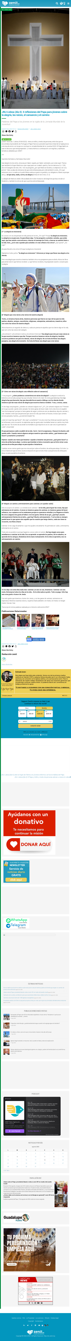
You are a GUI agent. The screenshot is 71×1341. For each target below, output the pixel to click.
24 (35, 1163)
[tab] (27, 1279)
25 (44, 1163)
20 (63, 1160)
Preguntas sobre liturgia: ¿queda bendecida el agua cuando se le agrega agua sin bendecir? (35, 1023)
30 (26, 1166)
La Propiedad (30, 1318)
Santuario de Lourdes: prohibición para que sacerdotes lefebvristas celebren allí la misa (27, 995)
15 (17, 1160)
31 (35, 1166)
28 (8, 1166)
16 (26, 1160)
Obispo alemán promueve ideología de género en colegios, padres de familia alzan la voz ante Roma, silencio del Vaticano (38, 1050)
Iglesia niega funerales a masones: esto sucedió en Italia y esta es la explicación (32, 1040)
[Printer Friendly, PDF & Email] (6, 139)
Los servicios (40, 1318)
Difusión (47, 1318)
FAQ (23, 1318)
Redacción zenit (23, 129)
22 (17, 1163)
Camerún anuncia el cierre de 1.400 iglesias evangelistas (18, 997)
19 (53, 1160)
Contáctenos (39, 1321)
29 (17, 1166)
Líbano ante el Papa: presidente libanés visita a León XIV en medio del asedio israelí (25, 992)
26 (53, 1163)
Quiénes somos (16, 1318)
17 (35, 1160)
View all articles (7, 664)
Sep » (8, 1170)
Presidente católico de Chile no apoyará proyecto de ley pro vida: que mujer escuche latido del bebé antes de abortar (34, 1000)
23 (26, 1163)
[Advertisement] (35, 761)
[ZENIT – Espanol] (20, 3)
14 (8, 1160)
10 (35, 1156)
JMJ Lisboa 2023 (6, 9)
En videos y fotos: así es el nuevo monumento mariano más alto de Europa (31, 1032)
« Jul (4, 1170)
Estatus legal (54, 1318)
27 (63, 1163)
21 (8, 1163)
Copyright (31, 1321)
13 (63, 1156)
